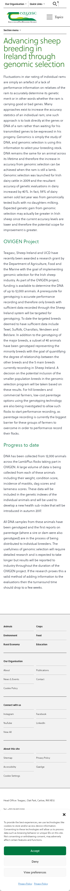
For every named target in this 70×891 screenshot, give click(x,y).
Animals (8, 626)
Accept (35, 851)
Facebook (41, 714)
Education (41, 644)
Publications (42, 670)
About (7, 670)
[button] (64, 815)
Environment (10, 635)
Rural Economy (12, 644)
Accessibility (10, 766)
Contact (40, 679)
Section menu (11, 30)
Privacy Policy (25, 883)
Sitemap (8, 757)
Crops (39, 626)
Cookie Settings (12, 775)
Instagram (9, 714)
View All (8, 732)
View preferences (35, 872)
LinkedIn (40, 723)
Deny (35, 862)
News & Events (11, 679)
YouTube (8, 723)
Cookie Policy (11, 688)
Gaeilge (40, 766)
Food (39, 635)
